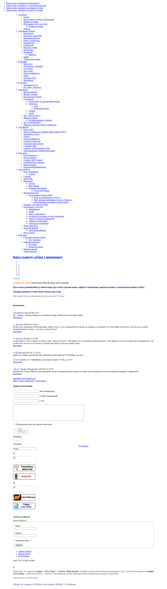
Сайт (42, 401)
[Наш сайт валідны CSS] (24, 584)
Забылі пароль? (25, 551)
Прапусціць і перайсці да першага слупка (24, 8)
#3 (17, 338)
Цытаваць (17, 317)
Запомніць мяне (22, 540)
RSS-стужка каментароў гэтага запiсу (29, 381)
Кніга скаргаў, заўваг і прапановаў (37, 257)
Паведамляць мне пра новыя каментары (34, 424)
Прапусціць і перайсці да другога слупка (24, 10)
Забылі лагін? (24, 554)
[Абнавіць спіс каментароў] (25, 305)
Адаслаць (17, 444)
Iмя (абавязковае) (47, 391)
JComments (83, 446)
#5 (16, 313)
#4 (17, 324)
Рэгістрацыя (23, 556)
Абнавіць (17, 436)
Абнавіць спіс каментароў (24, 378)
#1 (18, 369)
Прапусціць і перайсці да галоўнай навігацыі (26, 5)
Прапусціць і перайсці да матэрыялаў (23, 3)
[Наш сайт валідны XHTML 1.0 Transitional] (56, 584)
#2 (17, 353)
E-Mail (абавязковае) (49, 396)
